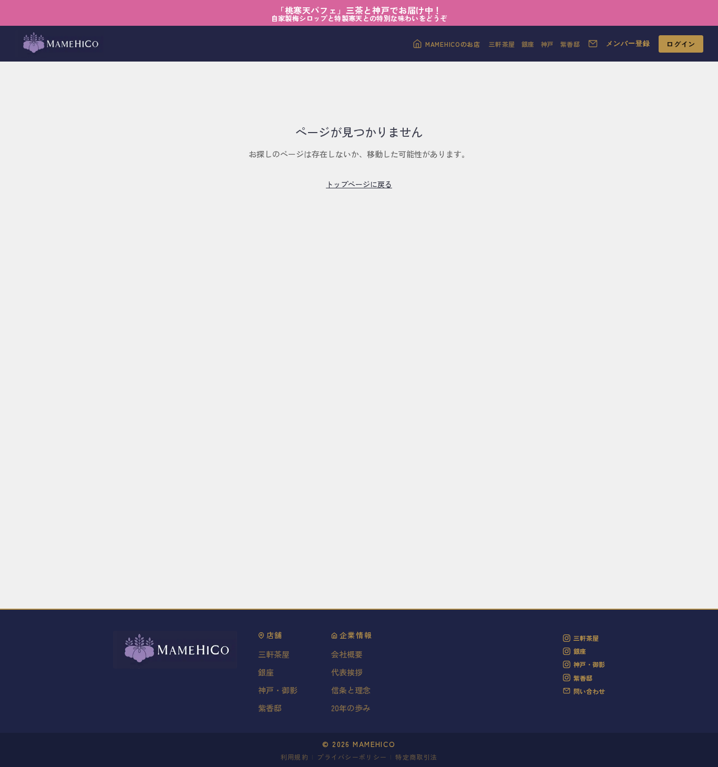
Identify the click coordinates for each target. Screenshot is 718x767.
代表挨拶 (347, 672)
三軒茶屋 (502, 43)
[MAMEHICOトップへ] (59, 43)
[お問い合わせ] (593, 43)
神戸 (547, 43)
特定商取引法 (416, 756)
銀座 (528, 43)
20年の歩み (351, 707)
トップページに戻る (359, 184)
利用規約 (295, 756)
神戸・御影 (278, 689)
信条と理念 (351, 689)
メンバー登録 (628, 43)
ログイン (680, 44)
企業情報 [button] (356, 635)
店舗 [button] (274, 635)
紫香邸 (570, 43)
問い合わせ (589, 691)
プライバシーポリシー (352, 756)
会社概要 (347, 654)
